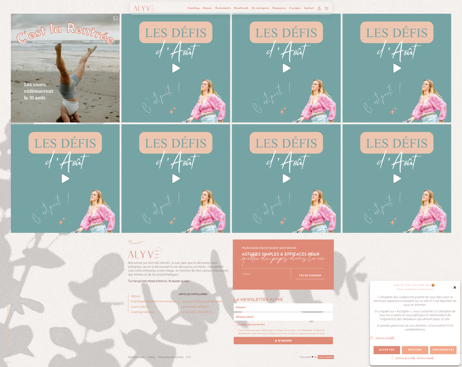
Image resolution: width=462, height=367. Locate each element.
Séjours (207, 8)
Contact (309, 8)
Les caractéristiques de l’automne (202, 301)
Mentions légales (425, 358)
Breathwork (241, 8)
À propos (294, 8)
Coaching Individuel (142, 311)
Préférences (443, 350)
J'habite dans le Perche (251, 324)
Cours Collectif (139, 306)
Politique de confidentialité (170, 357)
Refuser (415, 350)
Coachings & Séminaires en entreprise (153, 301)
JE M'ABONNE (283, 340)
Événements (222, 8)
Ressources (279, 8)
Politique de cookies (405, 358)
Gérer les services (384, 338)
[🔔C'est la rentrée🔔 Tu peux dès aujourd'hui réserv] (65, 68)
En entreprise (260, 8)
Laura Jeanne (326, 357)
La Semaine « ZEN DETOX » (197, 311)
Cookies (151, 357)
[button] (455, 287)
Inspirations (8, 314)
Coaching (193, 8)
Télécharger (310, 275)
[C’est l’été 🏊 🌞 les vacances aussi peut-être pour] (175, 68)
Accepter (387, 350)
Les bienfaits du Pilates (195, 306)
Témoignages (8, 335)
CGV (188, 357)
